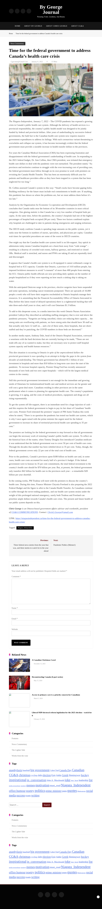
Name (15, 608)
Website (15, 629)
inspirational (17, 780)
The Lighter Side (18, 750)
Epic (53, 775)
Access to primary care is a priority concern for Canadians (56, 695)
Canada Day (65, 770)
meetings (23, 786)
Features (15, 738)
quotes (72, 790)
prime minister (54, 790)
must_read (55, 785)
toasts (28, 795)
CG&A (13, 775)
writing (35, 795)
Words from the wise (20, 756)
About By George (33, 26)
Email (15, 619)
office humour (17, 790)
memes (30, 785)
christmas (24, 775)
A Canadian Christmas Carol (44, 660)
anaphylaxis (15, 770)
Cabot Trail (54, 770)
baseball (26, 770)
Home (17, 26)
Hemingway (74, 775)
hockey (85, 775)
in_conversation (36, 780)
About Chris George (56, 26)
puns (64, 791)
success (20, 795)
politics (40, 790)
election (47, 775)
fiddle (58, 775)
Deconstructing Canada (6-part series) (47, 677)
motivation (42, 785)
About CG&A (77, 26)
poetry (30, 790)
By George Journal (51, 9)
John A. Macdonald (55, 780)
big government (40, 770)
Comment (16, 576)
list (91, 780)
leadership (83, 780)
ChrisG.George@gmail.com (60, 512)
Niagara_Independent (25, 528)
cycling (34, 775)
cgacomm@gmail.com (19, 62)
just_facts (74, 780)
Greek (65, 775)
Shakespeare (81, 791)
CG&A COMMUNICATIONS (24, 512)
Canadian (78, 770)
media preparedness (14, 786)
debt (40, 775)
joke (67, 780)
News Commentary (17, 44)
